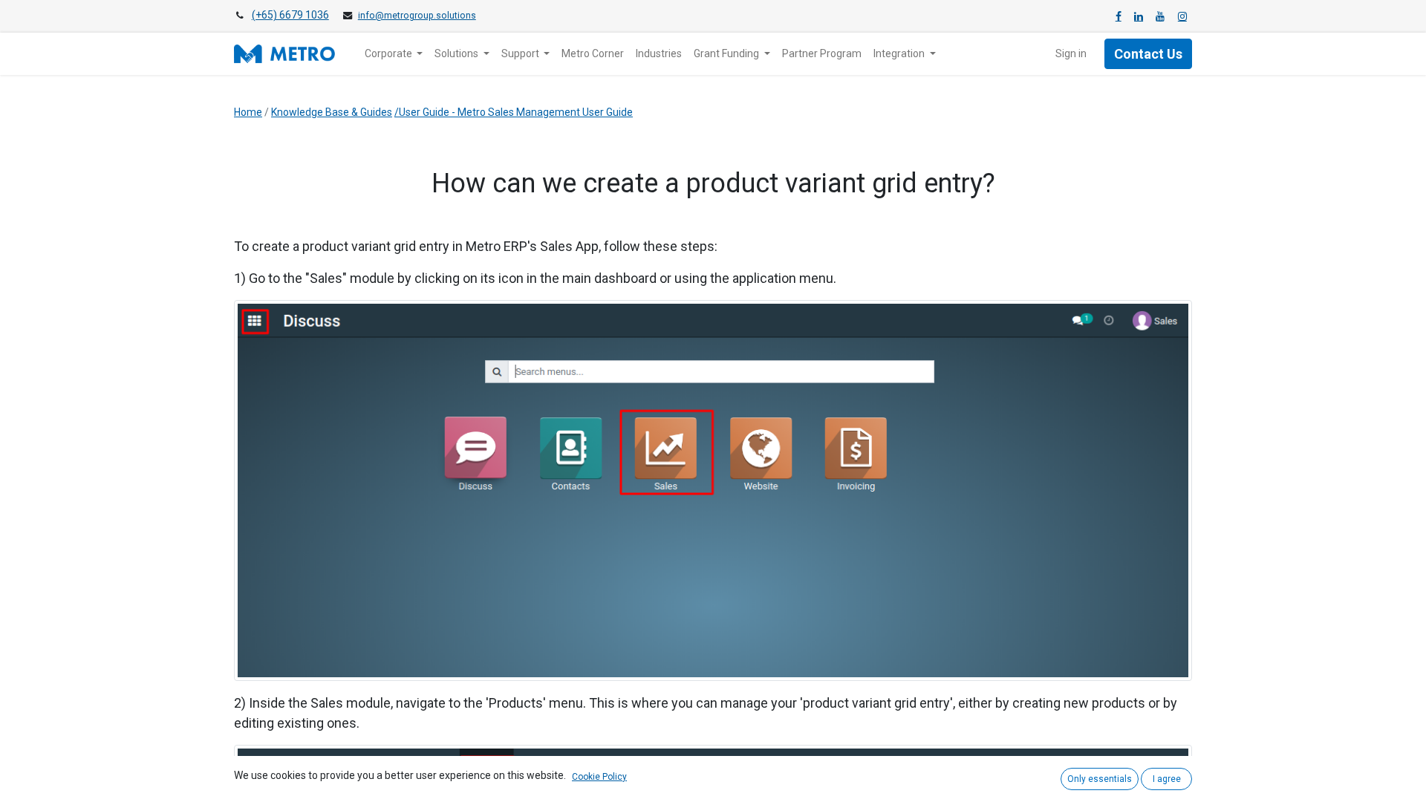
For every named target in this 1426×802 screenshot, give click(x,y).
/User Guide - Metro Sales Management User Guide (513, 112)
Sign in (1071, 53)
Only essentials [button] (1099, 779)
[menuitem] (593, 54)
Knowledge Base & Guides (331, 112)
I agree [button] (1167, 779)
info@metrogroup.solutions (417, 15)
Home (248, 112)
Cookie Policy (599, 777)
